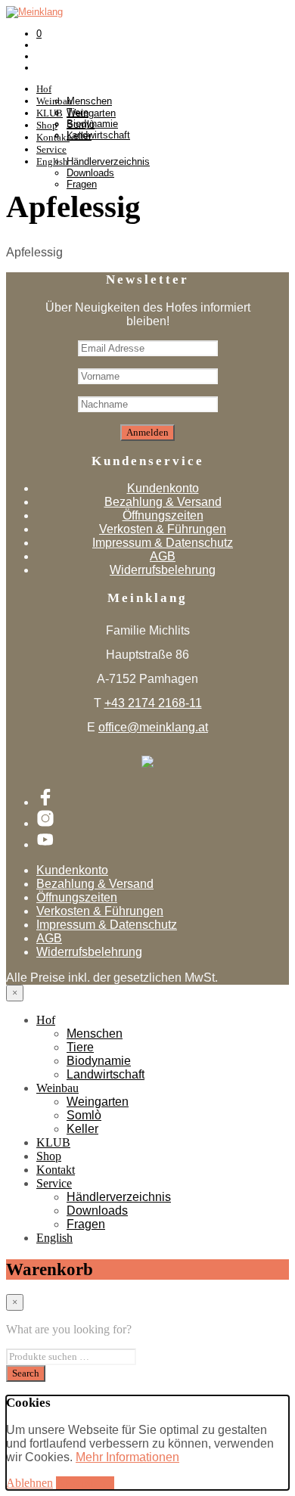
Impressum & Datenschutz (162, 542)
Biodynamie (99, 1060)
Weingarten (91, 113)
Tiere (80, 1047)
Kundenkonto (163, 488)
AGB (162, 556)
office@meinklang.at (153, 727)
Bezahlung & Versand (163, 501)
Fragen (82, 184)
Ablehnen (29, 1482)
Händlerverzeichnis (108, 161)
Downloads (90, 172)
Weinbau (57, 1088)
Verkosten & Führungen (162, 529)
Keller (79, 135)
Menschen (89, 101)
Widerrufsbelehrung (163, 569)
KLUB (53, 1142)
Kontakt (55, 1169)
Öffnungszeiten (163, 515)
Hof (43, 89)
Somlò (81, 124)
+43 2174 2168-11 (153, 703)
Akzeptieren (85, 1482)
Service (51, 149)
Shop (48, 1156)
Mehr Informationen (127, 1457)
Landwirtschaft (105, 1074)
